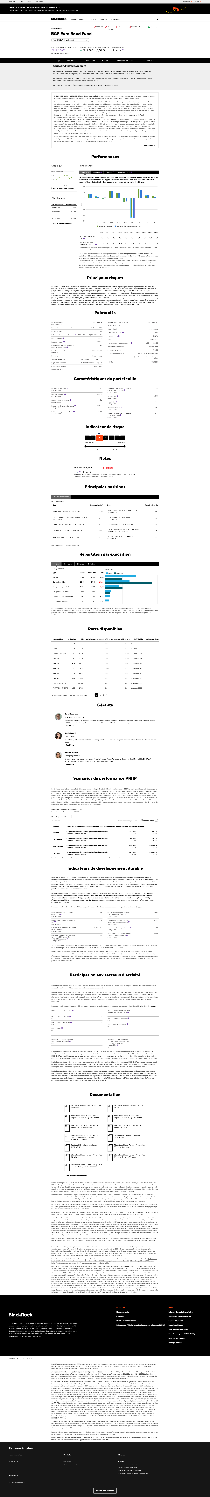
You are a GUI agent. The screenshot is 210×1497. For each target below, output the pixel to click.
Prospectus (123, 27)
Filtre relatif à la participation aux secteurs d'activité (111, 1261)
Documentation (148, 61)
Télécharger (154, 27)
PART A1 (56, 658)
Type (54, 572)
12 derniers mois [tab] (124, 172)
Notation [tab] (91, 564)
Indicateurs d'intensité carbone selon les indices (76, 1261)
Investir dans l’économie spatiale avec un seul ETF (133, 1473)
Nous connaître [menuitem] (77, 19)
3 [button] (103, 695)
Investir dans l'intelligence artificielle (129, 1470)
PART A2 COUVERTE (60, 683)
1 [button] (96, 695)
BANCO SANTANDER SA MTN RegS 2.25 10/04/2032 (122, 511)
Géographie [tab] (68, 564)
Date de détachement (57, 204)
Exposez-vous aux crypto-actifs (127, 1467)
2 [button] (100, 695)
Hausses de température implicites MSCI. (94, 1263)
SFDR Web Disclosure (138, 27)
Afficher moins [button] (149, 145)
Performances (73, 61)
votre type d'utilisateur (70, 10)
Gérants (105, 61)
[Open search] (158, 19)
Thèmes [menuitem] (103, 19)
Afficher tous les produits (71, 1465)
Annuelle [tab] (96, 172)
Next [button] (108, 695)
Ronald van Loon (72, 714)
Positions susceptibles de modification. (65, 545)
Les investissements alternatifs (127, 1465)
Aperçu (57, 61)
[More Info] (122, 49)
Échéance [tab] (80, 564)
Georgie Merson (71, 752)
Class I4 (56, 644)
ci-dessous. (138, 907)
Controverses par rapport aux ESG (68, 1263)
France (197, 1)
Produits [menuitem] (92, 19)
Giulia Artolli (70, 733)
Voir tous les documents (76, 1176)
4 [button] (106, 695)
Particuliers (186, 1)
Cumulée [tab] (109, 172)
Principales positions (124, 61)
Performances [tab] (86, 166)
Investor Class (57, 639)
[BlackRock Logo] (21, 1316)
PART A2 (56, 668)
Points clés (90, 61)
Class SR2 (56, 649)
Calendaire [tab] (85, 172)
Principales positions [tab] (61, 497)
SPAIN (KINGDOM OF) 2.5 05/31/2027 (67, 511)
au (52, 816)
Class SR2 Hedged (59, 653)
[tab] (64, 178)
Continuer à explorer (105, 1491)
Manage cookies (175, 1343)
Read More (70, 726)
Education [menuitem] (115, 19)
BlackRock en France (15, 1462)
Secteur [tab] (56, 564)
